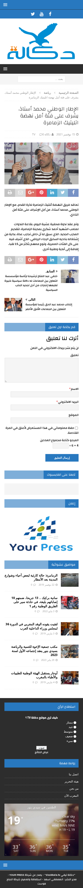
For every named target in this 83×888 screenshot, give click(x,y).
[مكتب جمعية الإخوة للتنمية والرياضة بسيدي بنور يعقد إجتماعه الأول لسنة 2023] (70, 651)
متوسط (68, 731)
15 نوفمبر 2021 (65, 134)
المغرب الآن (71, 796)
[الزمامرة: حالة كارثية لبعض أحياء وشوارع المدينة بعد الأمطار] (70, 580)
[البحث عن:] (41, 79)
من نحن (74, 788)
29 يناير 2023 (47, 660)
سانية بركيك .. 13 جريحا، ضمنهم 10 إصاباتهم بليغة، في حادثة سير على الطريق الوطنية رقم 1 (34, 602)
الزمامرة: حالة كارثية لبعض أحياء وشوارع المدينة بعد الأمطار (31, 577)
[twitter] (33, 14)
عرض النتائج (41, 752)
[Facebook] (50, 14)
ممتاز (69, 722)
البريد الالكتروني (68, 402)
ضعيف (69, 736)
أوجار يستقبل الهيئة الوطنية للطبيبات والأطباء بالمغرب (34, 675)
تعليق (74, 355)
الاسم (75, 389)
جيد (71, 727)
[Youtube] (41, 14)
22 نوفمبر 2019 (46, 584)
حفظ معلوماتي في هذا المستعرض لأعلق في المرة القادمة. (42, 430)
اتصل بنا (74, 774)
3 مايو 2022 (48, 611)
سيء (70, 741)
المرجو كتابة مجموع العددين (59, 440)
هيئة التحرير (72, 781)
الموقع (74, 415)
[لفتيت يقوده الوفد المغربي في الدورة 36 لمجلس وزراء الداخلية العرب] (70, 628)
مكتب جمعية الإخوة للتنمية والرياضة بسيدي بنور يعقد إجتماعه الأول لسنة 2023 (34, 650)
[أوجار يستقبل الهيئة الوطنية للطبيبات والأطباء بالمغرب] (70, 677)
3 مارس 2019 (47, 633)
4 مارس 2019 (47, 682)
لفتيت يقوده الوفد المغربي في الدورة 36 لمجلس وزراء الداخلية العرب (32, 626)
